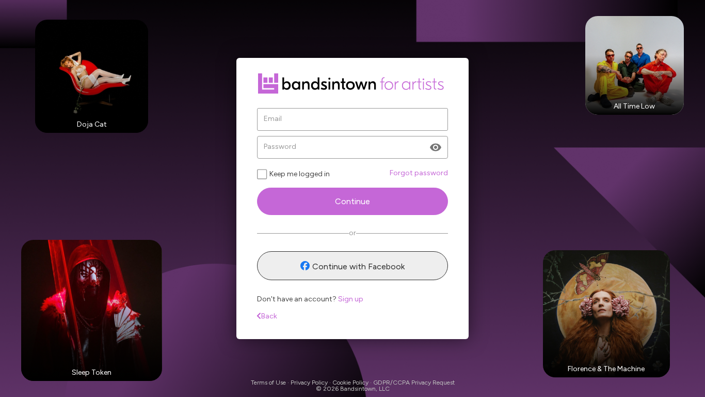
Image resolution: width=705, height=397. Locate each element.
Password (280, 146)
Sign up (350, 299)
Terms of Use (268, 382)
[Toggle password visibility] (435, 147)
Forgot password (419, 173)
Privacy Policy (309, 382)
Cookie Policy (350, 382)
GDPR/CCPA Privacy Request (414, 382)
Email (273, 119)
